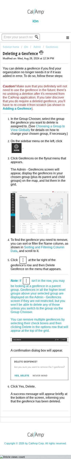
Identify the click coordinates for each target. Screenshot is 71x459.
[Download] (28, 232)
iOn (26, 46)
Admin (37, 46)
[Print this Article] (41, 52)
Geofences (52, 46)
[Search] (38, 37)
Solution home (11, 46)
